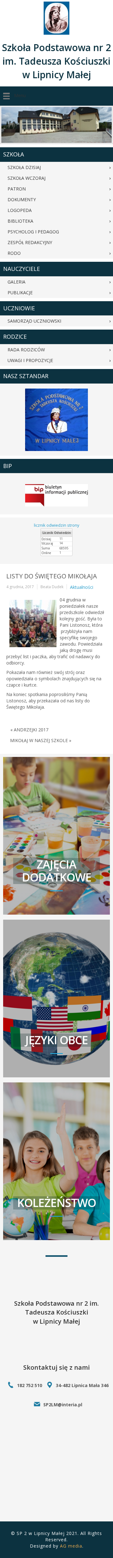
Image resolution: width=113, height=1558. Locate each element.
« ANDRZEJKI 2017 (29, 730)
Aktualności (81, 587)
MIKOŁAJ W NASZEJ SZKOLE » (40, 740)
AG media (71, 1546)
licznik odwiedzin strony (56, 525)
